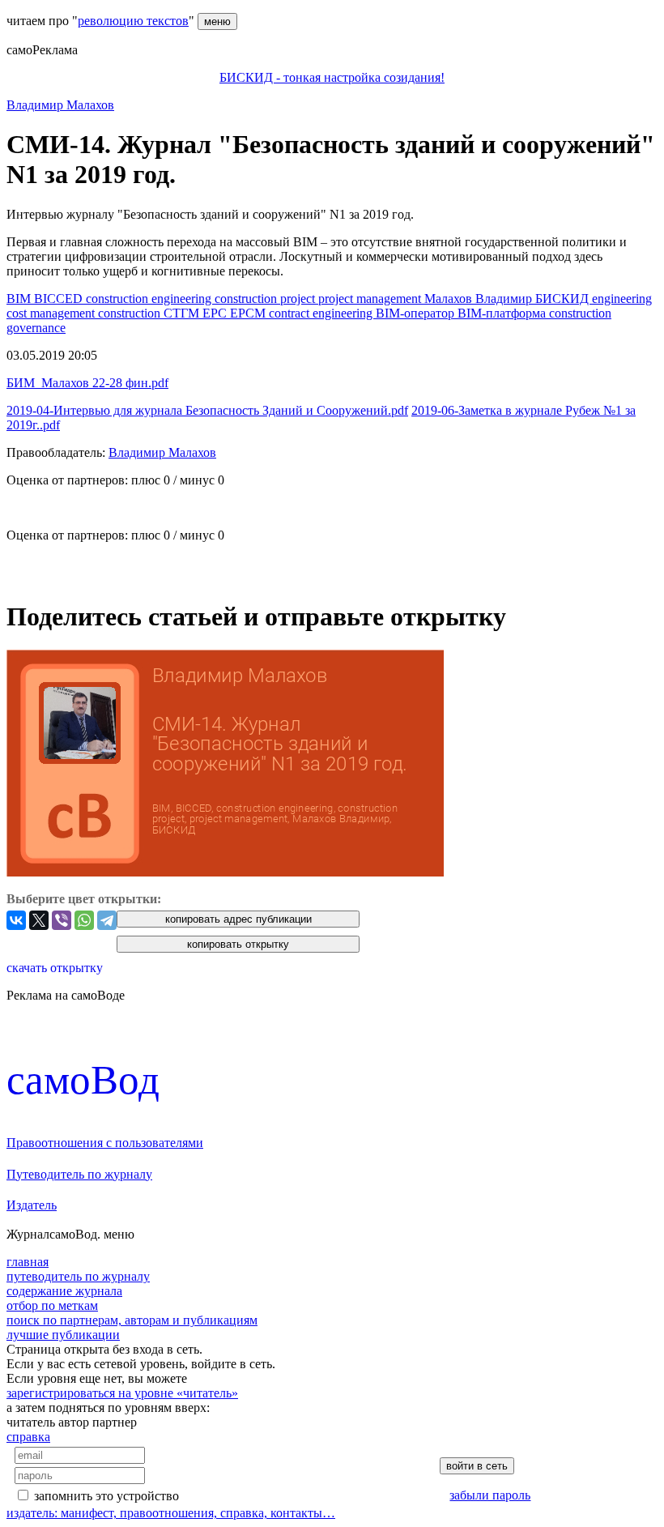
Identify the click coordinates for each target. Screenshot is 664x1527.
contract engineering (322, 313)
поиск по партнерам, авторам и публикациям (132, 1320)
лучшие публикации (63, 1334)
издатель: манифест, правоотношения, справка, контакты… (170, 1513)
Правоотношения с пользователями (104, 1143)
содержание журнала (64, 1291)
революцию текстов (133, 21)
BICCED (60, 298)
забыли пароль (489, 1495)
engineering (622, 298)
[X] (39, 920)
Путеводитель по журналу (79, 1174)
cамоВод (83, 1079)
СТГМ (183, 313)
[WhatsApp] (84, 920)
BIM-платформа (503, 313)
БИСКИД (563, 298)
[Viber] (61, 920)
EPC (216, 313)
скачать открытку (54, 968)
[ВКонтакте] (16, 920)
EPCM (249, 313)
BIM (20, 298)
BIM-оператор (417, 313)
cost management (52, 313)
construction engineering (150, 298)
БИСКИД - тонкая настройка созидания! (332, 77)
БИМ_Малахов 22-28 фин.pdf (87, 383)
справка (28, 1437)
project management (371, 298)
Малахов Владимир (479, 298)
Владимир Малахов (60, 105)
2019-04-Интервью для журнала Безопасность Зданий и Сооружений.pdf (207, 410)
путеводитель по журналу (78, 1276)
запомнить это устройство (106, 1496)
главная (27, 1262)
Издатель (31, 1205)
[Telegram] (107, 920)
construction (131, 313)
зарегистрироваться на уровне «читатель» (122, 1393)
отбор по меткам (52, 1305)
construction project (266, 298)
